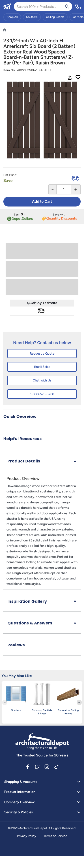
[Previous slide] (4, 702)
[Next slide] (79, 702)
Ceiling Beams (55, 17)
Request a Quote (42, 353)
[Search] (67, 6)
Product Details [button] (23, 461)
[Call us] (78, 6)
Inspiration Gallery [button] (27, 601)
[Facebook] (27, 766)
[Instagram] (47, 766)
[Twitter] (37, 766)
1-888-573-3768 (42, 394)
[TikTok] (56, 766)
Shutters (31, 17)
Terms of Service (55, 836)
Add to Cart (42, 201)
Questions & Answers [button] (29, 623)
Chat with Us (42, 380)
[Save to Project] (78, 77)
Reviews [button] (16, 645)
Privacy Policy (26, 836)
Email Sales (42, 367)
